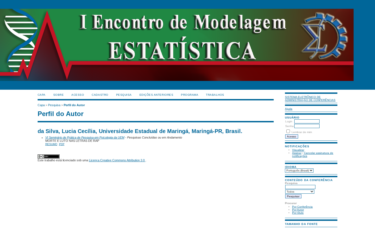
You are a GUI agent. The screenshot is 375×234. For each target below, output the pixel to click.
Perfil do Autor (74, 105)
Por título (298, 212)
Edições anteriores (156, 94)
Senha (289, 126)
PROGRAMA (189, 94)
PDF (62, 144)
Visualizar (298, 149)
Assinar (296, 152)
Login (288, 121)
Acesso (77, 94)
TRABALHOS (215, 94)
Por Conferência (302, 206)
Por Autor (298, 209)
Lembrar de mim (302, 132)
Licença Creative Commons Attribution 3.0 (117, 160)
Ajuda (288, 108)
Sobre (58, 94)
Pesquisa (124, 94)
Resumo (51, 144)
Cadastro (100, 94)
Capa (42, 94)
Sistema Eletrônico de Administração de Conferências (310, 98)
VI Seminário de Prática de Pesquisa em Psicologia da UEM (84, 137)
